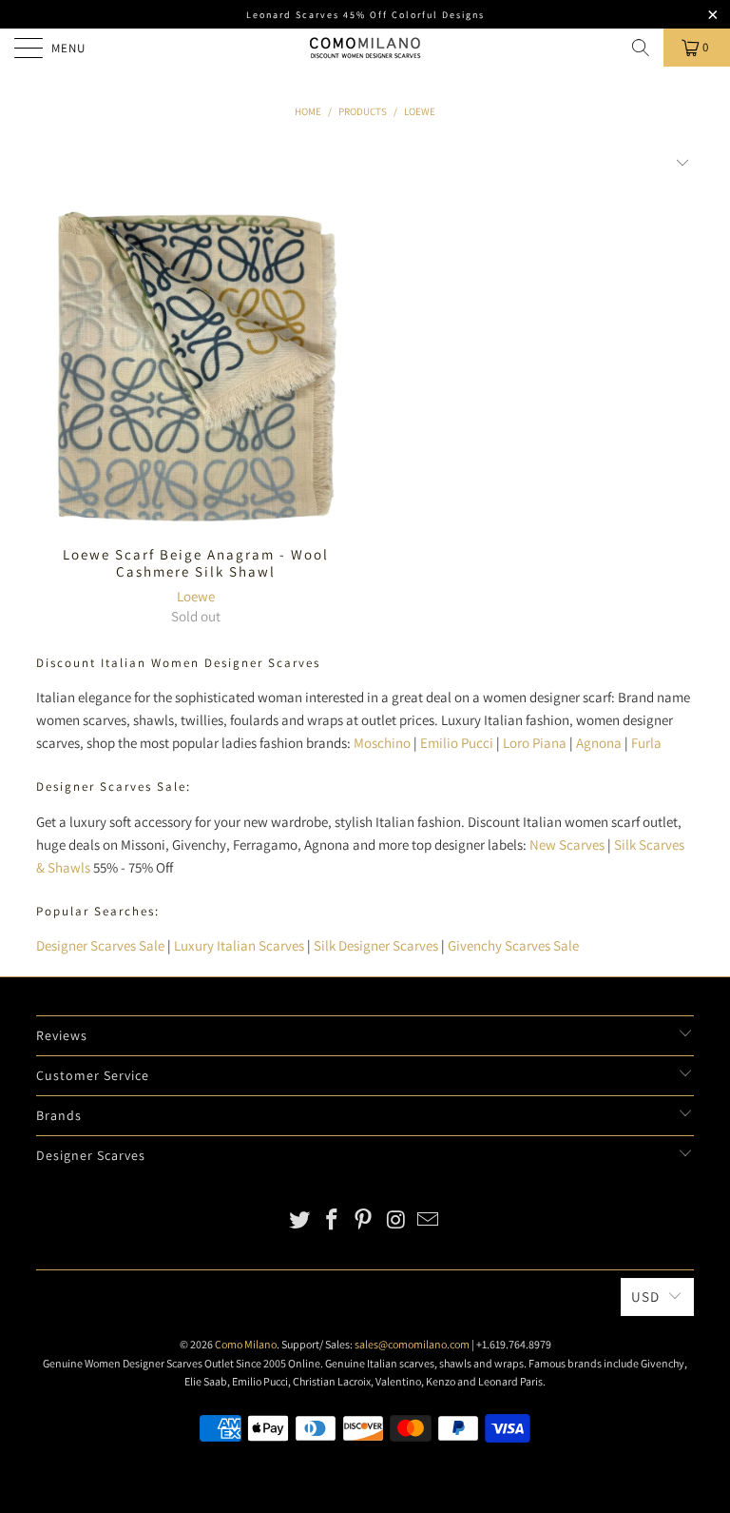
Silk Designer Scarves (376, 945)
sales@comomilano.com (412, 1344)
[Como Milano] (365, 48)
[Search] (641, 48)
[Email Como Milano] (428, 1221)
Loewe (196, 596)
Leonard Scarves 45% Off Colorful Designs (365, 15)
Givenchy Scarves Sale (513, 945)
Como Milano (246, 1344)
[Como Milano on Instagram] (396, 1221)
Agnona (599, 743)
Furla (646, 743)
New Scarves (567, 844)
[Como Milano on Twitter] (300, 1221)
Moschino (382, 743)
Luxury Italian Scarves (239, 945)
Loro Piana (535, 743)
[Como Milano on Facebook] (331, 1221)
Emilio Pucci (456, 743)
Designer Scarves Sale (100, 945)
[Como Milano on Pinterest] (364, 1221)
